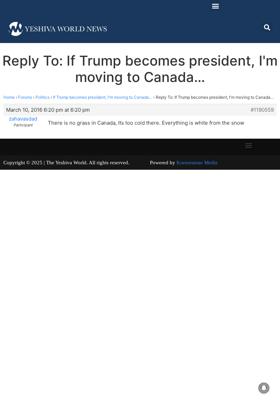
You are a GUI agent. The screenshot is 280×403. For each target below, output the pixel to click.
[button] (215, 5)
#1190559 (262, 110)
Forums (25, 97)
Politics (43, 97)
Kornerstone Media (197, 162)
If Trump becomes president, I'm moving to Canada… (102, 97)
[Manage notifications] (263, 388)
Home (9, 97)
